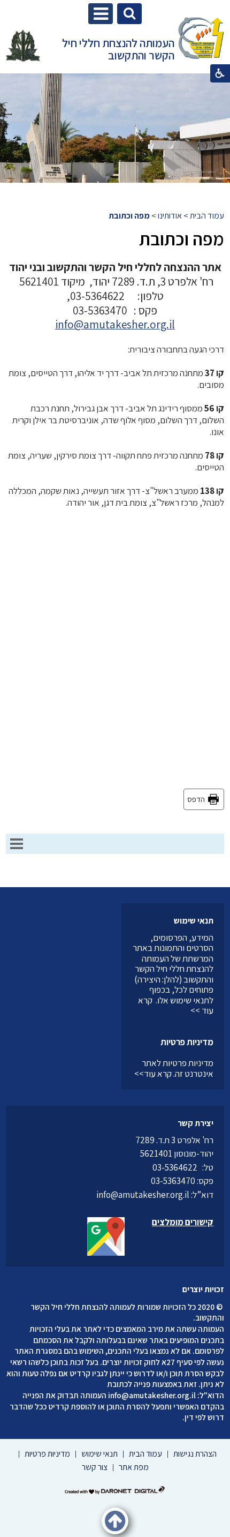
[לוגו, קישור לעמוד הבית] (201, 39)
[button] (100, 13)
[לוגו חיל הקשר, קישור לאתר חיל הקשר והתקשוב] (23, 45)
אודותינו (170, 215)
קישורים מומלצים (182, 1222)
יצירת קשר (195, 1123)
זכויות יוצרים (203, 1289)
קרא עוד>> (153, 1073)
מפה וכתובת (129, 215)
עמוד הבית (207, 215)
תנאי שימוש (193, 920)
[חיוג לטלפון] (200, 1167)
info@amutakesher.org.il (152, 1395)
